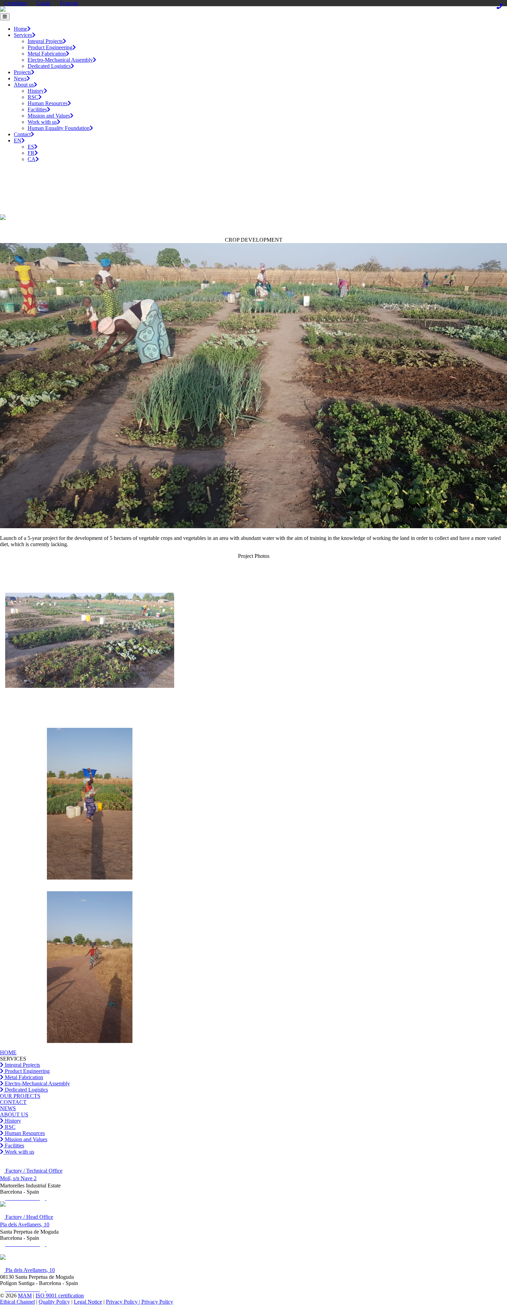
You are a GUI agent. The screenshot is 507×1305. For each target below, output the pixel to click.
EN (17, 140)
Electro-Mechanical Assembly (60, 60)
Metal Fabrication (47, 54)
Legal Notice (88, 1302)
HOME (8, 1052)
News (20, 78)
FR (31, 153)
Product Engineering (50, 47)
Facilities (37, 109)
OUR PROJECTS (20, 1096)
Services (23, 35)
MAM (25, 1295)
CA (32, 159)
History (36, 91)
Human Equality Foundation (59, 128)
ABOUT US (14, 1114)
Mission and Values (49, 116)
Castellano (15, 3)
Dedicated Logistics (49, 66)
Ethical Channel (17, 1302)
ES (31, 147)
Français (69, 3)
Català (43, 3)
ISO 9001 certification (60, 1295)
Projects (22, 72)
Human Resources (48, 103)
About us (24, 85)
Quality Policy (54, 1302)
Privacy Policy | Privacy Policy (139, 1302)
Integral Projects (45, 41)
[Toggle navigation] (5, 16)
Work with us (42, 122)
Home (20, 29)
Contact (22, 134)
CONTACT (13, 1102)
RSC (33, 97)
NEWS (8, 1108)
